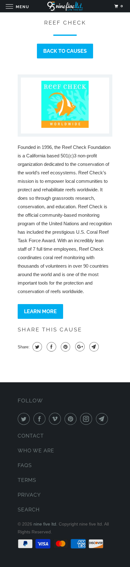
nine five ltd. (45, 523)
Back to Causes (65, 51)
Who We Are (36, 451)
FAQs (25, 465)
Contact (31, 436)
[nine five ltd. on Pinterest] (72, 419)
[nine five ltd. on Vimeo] (56, 419)
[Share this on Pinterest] (64, 347)
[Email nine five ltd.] (103, 419)
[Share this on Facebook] (50, 347)
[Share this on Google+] (79, 347)
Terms (27, 480)
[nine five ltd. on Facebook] (40, 419)
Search (29, 510)
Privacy (29, 495)
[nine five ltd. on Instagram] (87, 419)
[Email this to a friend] (93, 347)
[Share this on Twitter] (36, 347)
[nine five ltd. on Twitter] (25, 419)
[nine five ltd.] (65, 6)
